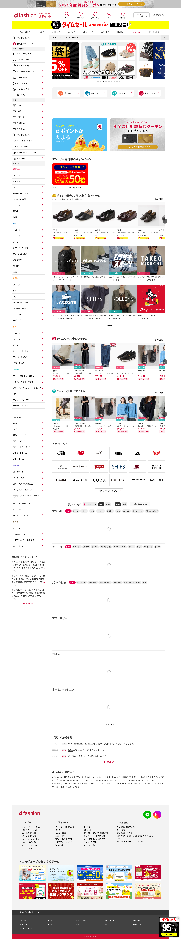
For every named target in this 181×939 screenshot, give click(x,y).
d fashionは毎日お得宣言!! (28, 152)
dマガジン (23, 924)
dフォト (79, 924)
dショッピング (24, 920)
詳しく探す (21, 95)
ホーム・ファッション (30, 845)
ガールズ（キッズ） (30, 833)
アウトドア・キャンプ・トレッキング (27, 387)
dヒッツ (51, 924)
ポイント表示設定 (91, 842)
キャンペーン (150, 93)
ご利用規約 (121, 830)
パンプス (86, 547)
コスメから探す (23, 89)
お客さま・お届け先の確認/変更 (96, 833)
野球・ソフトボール (20, 405)
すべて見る (159, 199)
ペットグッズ (18, 546)
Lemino (136, 920)
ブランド (67, 93)
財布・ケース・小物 (20, 193)
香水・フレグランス (20, 515)
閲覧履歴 (80, 17)
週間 (101, 504)
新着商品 (21, 128)
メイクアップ (18, 472)
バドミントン (18, 417)
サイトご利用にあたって (64, 827)
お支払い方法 (60, 833)
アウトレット (27, 848)
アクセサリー (18, 259)
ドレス (118, 511)
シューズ (16, 181)
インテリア (17, 528)
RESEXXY (72, 756)
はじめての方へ (23, 37)
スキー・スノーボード (21, 447)
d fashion (25, 15)
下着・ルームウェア (152, 511)
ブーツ (157, 547)
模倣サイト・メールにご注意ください (131, 841)
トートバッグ (93, 582)
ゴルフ (15, 393)
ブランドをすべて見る (108, 491)
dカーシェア (109, 920)
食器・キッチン (19, 534)
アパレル (16, 175)
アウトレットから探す (25, 71)
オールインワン (137, 511)
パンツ (92, 511)
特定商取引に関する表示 (126, 827)
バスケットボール (20, 453)
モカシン (131, 547)
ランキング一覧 (108, 724)
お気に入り (94, 17)
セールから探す (23, 65)
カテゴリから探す (24, 53)
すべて (68, 511)
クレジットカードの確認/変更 (95, 836)
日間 (108, 504)
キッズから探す (23, 83)
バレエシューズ (106, 547)
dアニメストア (110, 924)
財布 (144, 582)
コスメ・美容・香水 (30, 842)
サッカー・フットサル (21, 399)
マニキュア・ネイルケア (22, 489)
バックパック (117, 582)
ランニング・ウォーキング (23, 382)
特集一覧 (21, 117)
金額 (118, 504)
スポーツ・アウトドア (30, 839)
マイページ (109, 17)
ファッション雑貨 (20, 199)
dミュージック (82, 920)
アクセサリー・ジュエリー (23, 205)
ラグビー (16, 429)
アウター (110, 511)
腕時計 (16, 211)
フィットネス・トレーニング (23, 376)
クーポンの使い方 (24, 146)
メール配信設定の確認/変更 (94, 839)
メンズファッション (30, 830)
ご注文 (57, 830)
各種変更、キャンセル (64, 842)
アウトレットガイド (24, 140)
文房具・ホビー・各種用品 (23, 540)
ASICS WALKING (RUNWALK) (81, 743)
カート (122, 17)
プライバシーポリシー (125, 833)
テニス (15, 411)
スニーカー (77, 547)
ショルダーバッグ (105, 582)
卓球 (15, 423)
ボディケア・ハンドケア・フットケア (26, 496)
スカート (84, 511)
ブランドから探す (24, 59)
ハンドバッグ (81, 582)
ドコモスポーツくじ (27, 928)
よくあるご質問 (90, 845)
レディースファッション (31, 827)
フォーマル (126, 511)
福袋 (19, 111)
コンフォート (148, 547)
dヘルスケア (138, 924)
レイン (139, 547)
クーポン (121, 93)
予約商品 (21, 123)
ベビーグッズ (18, 320)
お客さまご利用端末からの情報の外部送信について (135, 837)
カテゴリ (94, 93)
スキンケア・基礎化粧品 (23, 483)
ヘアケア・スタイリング (22, 503)
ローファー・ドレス (120, 547)
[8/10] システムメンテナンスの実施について (69, 37)
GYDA (70, 750)
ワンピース (100, 511)
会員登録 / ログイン (25, 43)
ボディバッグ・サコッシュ (132, 582)
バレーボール (18, 459)
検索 (66, 17)
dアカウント (88, 830)
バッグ (15, 187)
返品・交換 (59, 845)
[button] (98, 81)
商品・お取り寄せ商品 (64, 839)
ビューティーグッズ (21, 509)
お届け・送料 (60, 836)
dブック (51, 920)
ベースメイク (18, 478)
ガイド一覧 (21, 158)
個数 (124, 504)
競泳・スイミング (20, 435)
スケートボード (19, 441)
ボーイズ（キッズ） (30, 836)
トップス (76, 511)
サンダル (95, 547)
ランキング (21, 105)
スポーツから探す (24, 77)
